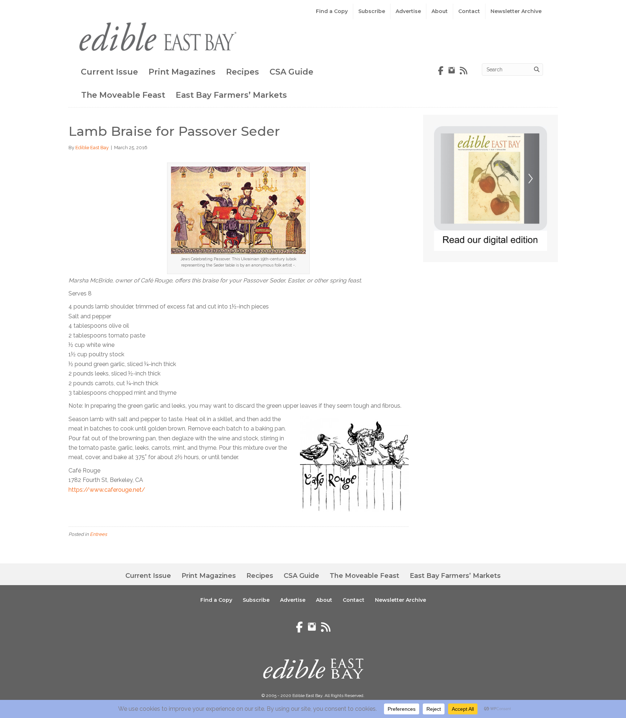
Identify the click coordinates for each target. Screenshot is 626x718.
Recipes (242, 72)
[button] (568, 693)
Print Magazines (182, 72)
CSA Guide (291, 72)
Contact (469, 11)
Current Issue (109, 72)
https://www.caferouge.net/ (106, 489)
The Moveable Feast (123, 95)
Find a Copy (332, 11)
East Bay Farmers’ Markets (231, 95)
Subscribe (371, 11)
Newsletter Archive (516, 11)
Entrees (98, 534)
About (439, 11)
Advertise (408, 11)
